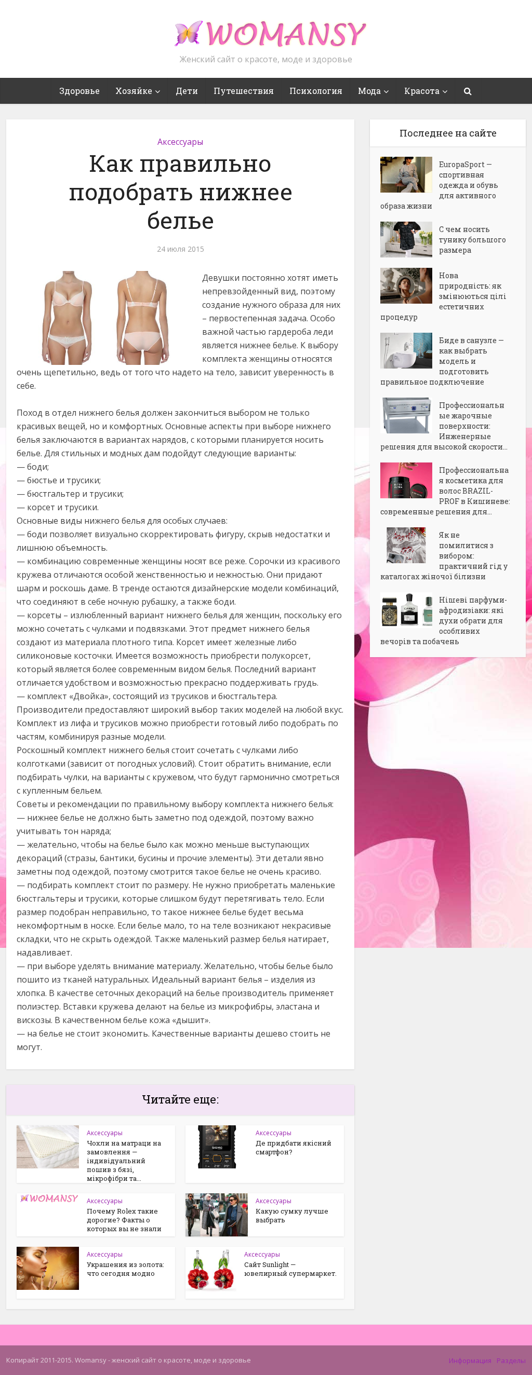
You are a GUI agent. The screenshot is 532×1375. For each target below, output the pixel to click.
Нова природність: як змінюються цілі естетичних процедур (443, 296)
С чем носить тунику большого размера (472, 239)
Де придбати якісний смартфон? (293, 1147)
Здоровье (79, 90)
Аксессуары (180, 141)
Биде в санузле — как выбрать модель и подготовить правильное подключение (442, 361)
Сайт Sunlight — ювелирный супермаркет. (290, 1269)
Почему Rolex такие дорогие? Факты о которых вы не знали (124, 1219)
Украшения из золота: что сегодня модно (125, 1269)
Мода (369, 90)
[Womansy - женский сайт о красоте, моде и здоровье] (266, 29)
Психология (315, 90)
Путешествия (244, 90)
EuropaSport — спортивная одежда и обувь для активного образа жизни (439, 185)
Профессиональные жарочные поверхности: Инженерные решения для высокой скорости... (444, 426)
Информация (470, 1360)
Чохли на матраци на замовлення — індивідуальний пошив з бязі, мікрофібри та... (124, 1160)
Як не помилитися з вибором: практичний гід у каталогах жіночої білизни (444, 555)
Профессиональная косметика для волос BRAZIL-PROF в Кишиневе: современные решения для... (445, 490)
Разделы (511, 1360)
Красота (422, 90)
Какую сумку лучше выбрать (292, 1215)
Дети (187, 90)
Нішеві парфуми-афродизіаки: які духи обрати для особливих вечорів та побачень (443, 620)
